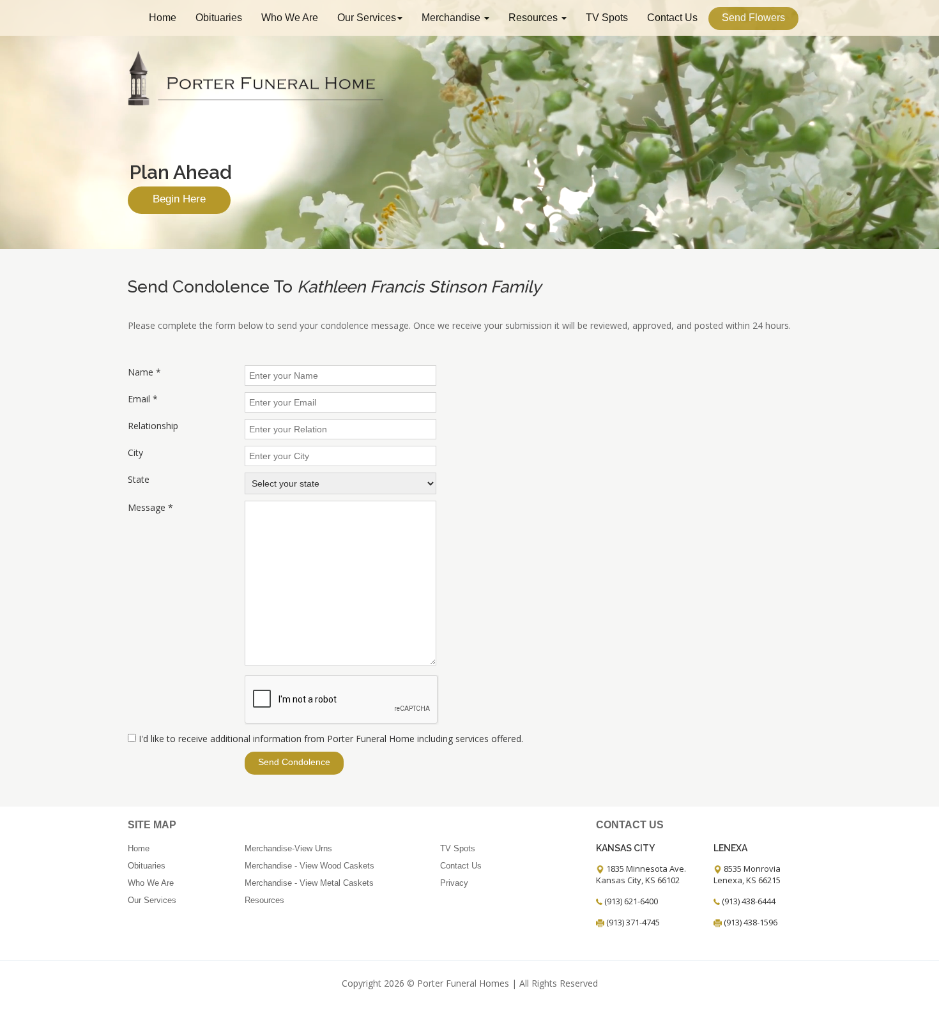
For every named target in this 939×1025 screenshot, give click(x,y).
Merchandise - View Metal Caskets (309, 883)
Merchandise (452, 17)
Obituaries (218, 17)
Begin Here (179, 199)
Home (162, 17)
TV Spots (607, 17)
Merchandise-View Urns (288, 848)
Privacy (454, 883)
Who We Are (289, 17)
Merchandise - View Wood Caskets (309, 865)
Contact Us (672, 17)
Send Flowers (753, 17)
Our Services (366, 17)
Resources (534, 17)
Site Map (152, 824)
